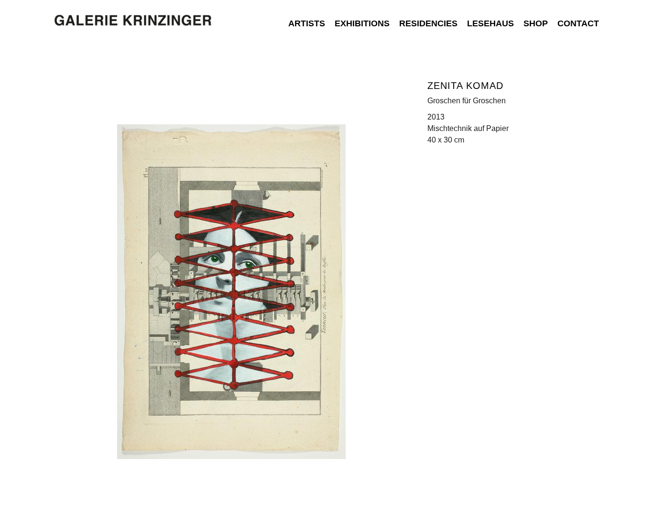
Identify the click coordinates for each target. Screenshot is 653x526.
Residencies (428, 23)
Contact (578, 23)
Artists (306, 23)
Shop (535, 23)
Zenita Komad (465, 85)
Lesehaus (490, 23)
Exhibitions (362, 23)
